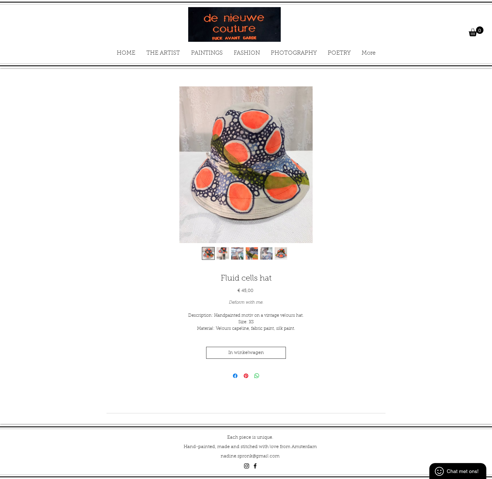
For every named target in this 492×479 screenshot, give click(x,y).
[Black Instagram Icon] (246, 466)
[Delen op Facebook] (235, 375)
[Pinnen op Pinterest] (246, 375)
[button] (476, 31)
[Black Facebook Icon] (255, 466)
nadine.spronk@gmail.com (250, 456)
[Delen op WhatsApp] (256, 375)
